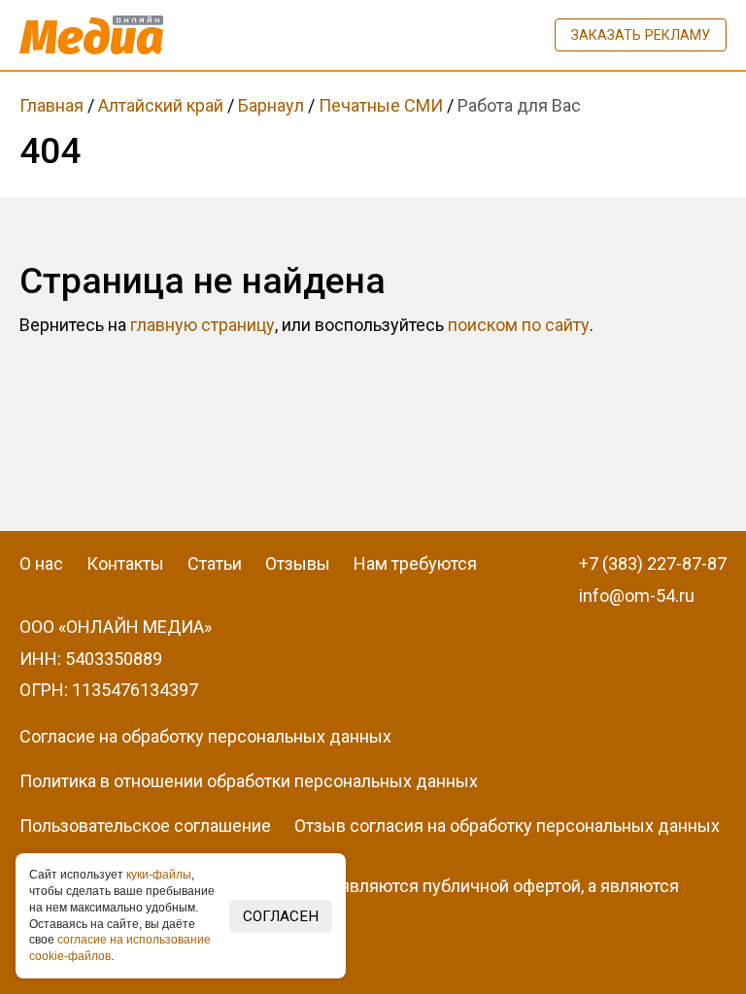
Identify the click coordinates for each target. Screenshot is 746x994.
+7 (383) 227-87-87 (653, 563)
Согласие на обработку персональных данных (205, 736)
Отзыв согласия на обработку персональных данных (507, 825)
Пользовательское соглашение (145, 825)
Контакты (125, 563)
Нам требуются (415, 563)
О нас (41, 563)
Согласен (281, 916)
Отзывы (297, 563)
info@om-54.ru (637, 595)
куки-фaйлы (158, 874)
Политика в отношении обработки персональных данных (248, 781)
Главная (51, 105)
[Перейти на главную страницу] (91, 35)
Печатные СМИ (381, 105)
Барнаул (271, 105)
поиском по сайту (519, 325)
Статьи (214, 563)
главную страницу (202, 325)
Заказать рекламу (640, 35)
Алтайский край (160, 105)
